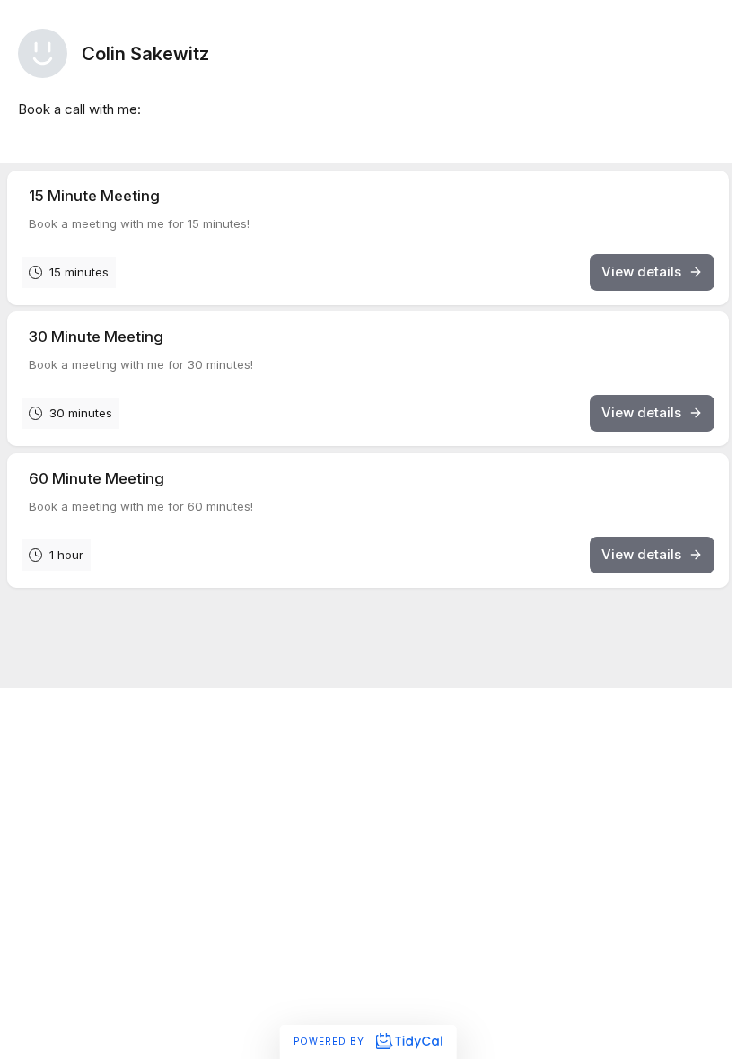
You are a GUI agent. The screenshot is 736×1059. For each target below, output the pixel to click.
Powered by (331, 1041)
